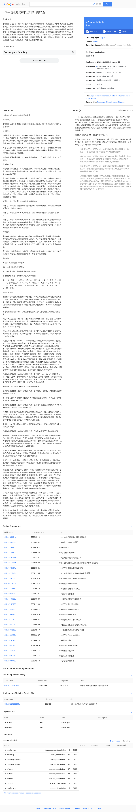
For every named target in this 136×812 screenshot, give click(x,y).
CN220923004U (10, 537)
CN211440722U (10, 599)
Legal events (95, 96)
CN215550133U (10, 578)
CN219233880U (10, 609)
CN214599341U (10, 573)
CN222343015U (10, 651)
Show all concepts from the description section (22, 793)
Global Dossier (111, 102)
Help (99, 808)
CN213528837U (10, 553)
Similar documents (107, 96)
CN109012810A (10, 583)
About (37, 808)
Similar (124, 31)
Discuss (121, 102)
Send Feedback (50, 808)
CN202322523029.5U (12, 685)
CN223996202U (10, 630)
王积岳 (95, 41)
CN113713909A (10, 604)
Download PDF (95, 31)
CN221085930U (10, 635)
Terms (77, 808)
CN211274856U (10, 589)
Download (116, 741)
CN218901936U (10, 594)
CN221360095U (10, 614)
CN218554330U (10, 542)
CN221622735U (10, 625)
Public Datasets (65, 808)
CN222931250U (10, 620)
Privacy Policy (88, 808)
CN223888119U (10, 661)
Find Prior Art (111, 31)
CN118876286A (10, 558)
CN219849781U (10, 645)
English (102, 38)
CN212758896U (10, 547)
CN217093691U (10, 568)
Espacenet (101, 102)
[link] (10, 750)
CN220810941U (10, 640)
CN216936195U (10, 656)
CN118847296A (10, 563)
